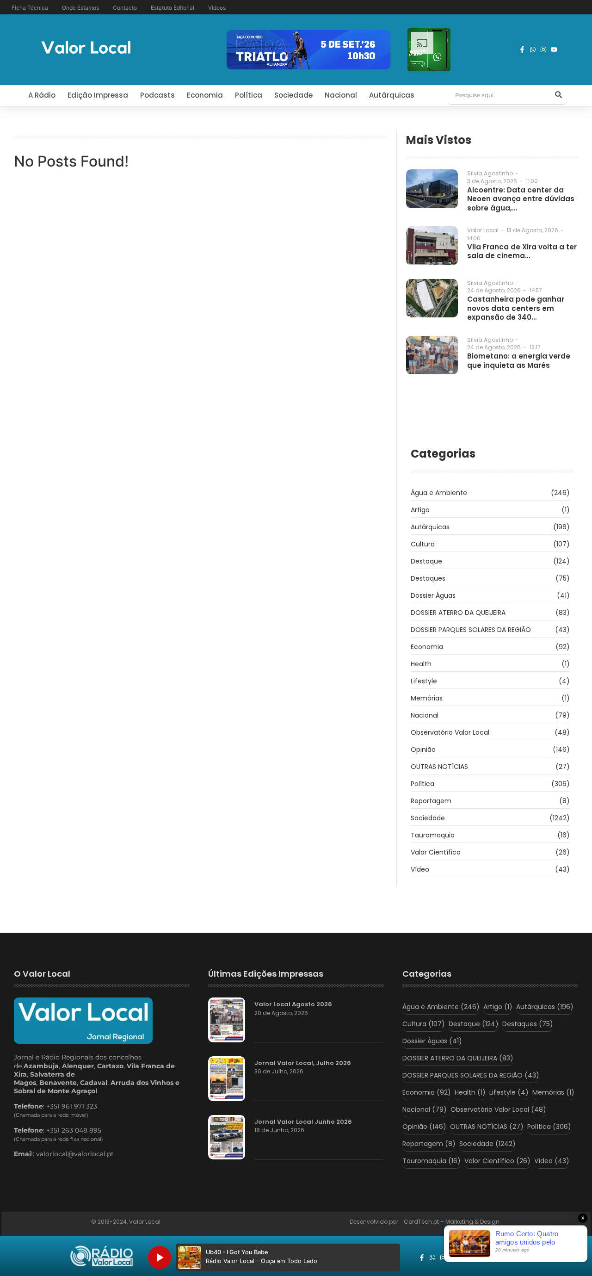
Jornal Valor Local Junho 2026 (303, 1122)
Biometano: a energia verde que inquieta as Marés (518, 361)
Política (248, 95)
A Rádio (42, 95)
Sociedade (293, 95)
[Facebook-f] (522, 49)
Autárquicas (391, 95)
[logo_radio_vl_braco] (101, 1256)
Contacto (125, 7)
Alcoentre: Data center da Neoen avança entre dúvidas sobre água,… (520, 199)
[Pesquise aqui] (558, 95)
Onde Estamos (80, 7)
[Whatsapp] (533, 49)
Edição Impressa (98, 95)
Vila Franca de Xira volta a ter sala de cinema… (522, 251)
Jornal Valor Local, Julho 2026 (302, 1063)
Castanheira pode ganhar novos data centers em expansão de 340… (515, 308)
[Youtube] (554, 49)
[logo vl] (86, 48)
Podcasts (157, 95)
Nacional (341, 95)
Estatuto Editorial (172, 7)
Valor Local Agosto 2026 (293, 1004)
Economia (205, 95)
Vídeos (217, 7)
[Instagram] (543, 49)
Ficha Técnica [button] (30, 7)
